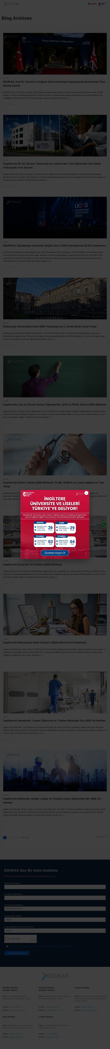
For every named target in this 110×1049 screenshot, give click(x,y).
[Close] (86, 493)
